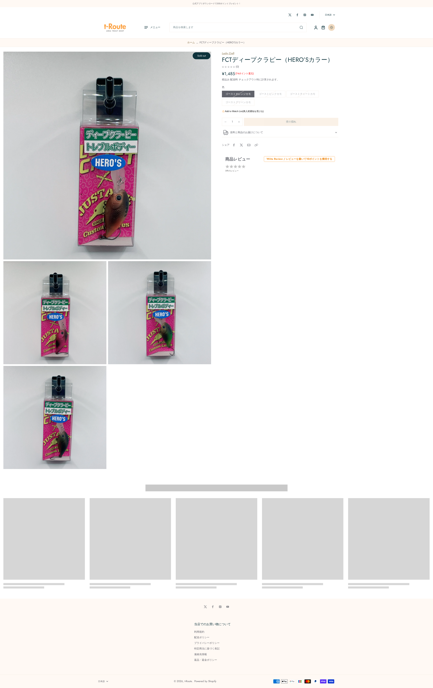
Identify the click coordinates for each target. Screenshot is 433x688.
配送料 (234, 79)
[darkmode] (331, 27)
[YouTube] (312, 15)
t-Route (188, 681)
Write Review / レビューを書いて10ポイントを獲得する (299, 159)
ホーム (191, 42)
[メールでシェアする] (249, 145)
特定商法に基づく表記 (207, 648)
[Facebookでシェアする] (234, 145)
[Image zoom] (107, 155)
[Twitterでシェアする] (241, 145)
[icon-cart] (323, 27)
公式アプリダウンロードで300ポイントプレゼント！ (216, 3)
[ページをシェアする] (256, 145)
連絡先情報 (200, 654)
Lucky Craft (228, 53)
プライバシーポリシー (207, 643)
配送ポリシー (201, 637)
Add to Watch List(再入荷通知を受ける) (244, 111)
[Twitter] (290, 15)
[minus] (225, 121)
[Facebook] (297, 15)
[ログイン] (315, 27)
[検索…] (301, 27)
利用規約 (199, 632)
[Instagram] (305, 15)
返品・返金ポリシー (205, 660)
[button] (291, 122)
